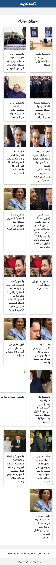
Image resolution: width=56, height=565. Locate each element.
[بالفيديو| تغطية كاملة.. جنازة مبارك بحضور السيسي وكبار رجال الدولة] (41, 98)
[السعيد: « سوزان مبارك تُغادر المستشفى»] (41, 284)
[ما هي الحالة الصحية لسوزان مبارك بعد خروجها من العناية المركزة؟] (15, 219)
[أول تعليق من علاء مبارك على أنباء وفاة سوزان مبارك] (15, 342)
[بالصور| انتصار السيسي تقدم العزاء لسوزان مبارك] (41, 49)
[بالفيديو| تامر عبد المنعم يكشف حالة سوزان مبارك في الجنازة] (15, 98)
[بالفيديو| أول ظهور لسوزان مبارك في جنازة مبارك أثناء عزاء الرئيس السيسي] (15, 49)
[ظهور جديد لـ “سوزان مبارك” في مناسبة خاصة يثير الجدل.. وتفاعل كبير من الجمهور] (41, 515)
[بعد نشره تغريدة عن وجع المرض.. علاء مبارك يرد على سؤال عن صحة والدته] (41, 342)
